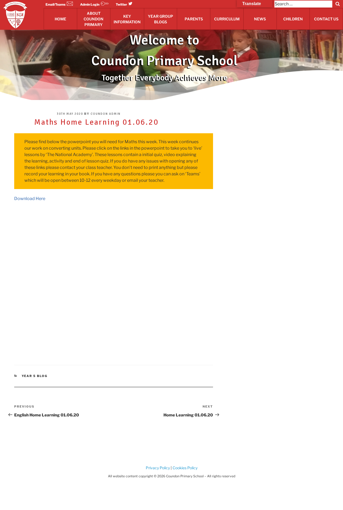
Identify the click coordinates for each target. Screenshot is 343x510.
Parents (194, 19)
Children (293, 19)
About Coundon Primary (93, 19)
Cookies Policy (184, 467)
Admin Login (89, 4)
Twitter (121, 4)
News (260, 19)
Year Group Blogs (160, 19)
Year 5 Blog (35, 376)
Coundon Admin (106, 114)
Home (60, 19)
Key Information (127, 19)
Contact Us (326, 19)
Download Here (29, 198)
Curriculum (227, 19)
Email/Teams (55, 4)
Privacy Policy (158, 467)
